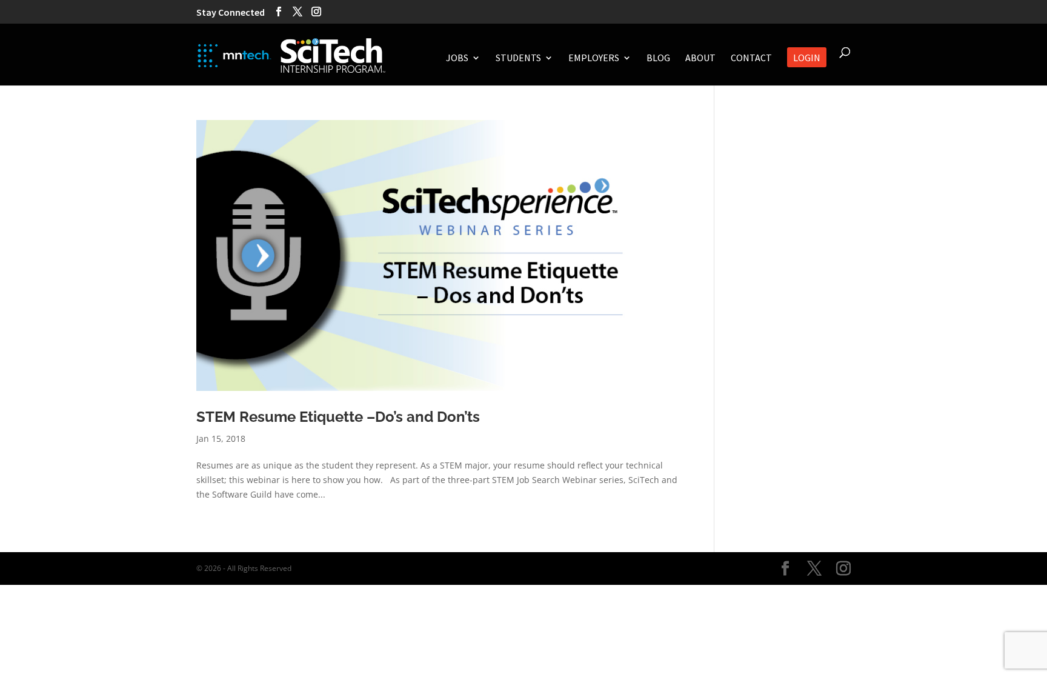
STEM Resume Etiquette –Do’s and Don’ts (338, 416)
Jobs (457, 58)
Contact (751, 58)
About (700, 58)
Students (518, 58)
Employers (593, 58)
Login (806, 58)
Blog (658, 58)
